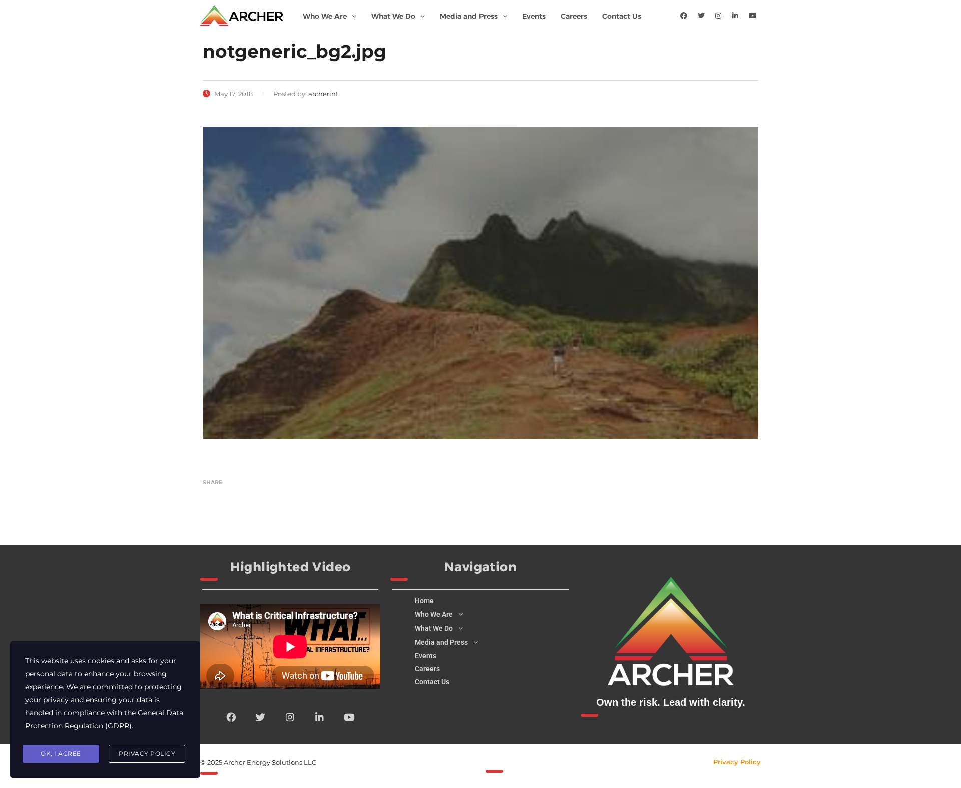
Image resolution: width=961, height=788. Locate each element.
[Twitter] (701, 15)
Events (534, 16)
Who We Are (325, 16)
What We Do (393, 16)
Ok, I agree (61, 753)
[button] (329, 16)
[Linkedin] (735, 15)
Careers (574, 16)
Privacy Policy (737, 762)
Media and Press (469, 16)
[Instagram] (718, 15)
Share (212, 482)
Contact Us (621, 16)
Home (424, 601)
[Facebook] (683, 15)
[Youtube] (752, 15)
